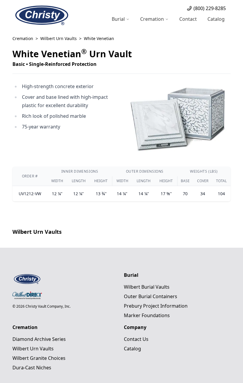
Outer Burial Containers (150, 296)
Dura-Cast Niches (31, 367)
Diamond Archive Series (39, 339)
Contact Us (136, 339)
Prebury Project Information (156, 306)
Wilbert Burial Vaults (147, 287)
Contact (188, 19)
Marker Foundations (147, 315)
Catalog (216, 19)
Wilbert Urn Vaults (58, 38)
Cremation (22, 38)
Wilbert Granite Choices (38, 358)
